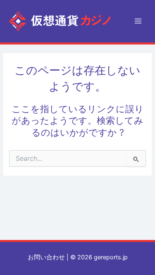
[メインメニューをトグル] (138, 21)
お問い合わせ (46, 257)
